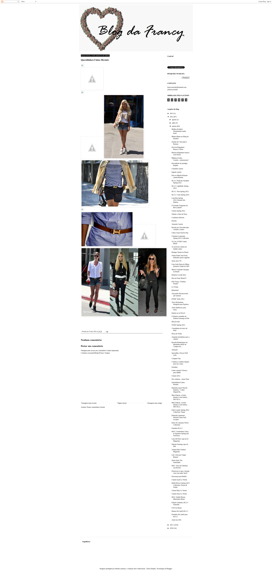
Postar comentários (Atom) (96, 407)
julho (174, 123)
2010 (172, 528)
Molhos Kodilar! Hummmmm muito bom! (179, 131)
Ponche (174, 221)
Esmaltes (175, 367)
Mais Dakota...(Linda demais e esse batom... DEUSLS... (180, 397)
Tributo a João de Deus (179, 214)
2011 (172, 525)
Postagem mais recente (89, 403)
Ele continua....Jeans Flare (180, 379)
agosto (174, 120)
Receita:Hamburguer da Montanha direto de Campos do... (180, 344)
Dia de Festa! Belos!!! (179, 278)
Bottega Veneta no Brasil (180, 252)
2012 (172, 117)
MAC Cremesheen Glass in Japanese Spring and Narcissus (180, 433)
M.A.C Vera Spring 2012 (180, 191)
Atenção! (175, 350)
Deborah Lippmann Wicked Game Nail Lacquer (179, 417)
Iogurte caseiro (176, 172)
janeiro (174, 126)
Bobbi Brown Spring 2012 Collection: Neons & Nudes (181, 485)
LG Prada (175, 287)
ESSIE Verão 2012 (178, 299)
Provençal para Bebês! (179, 476)
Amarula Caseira (177, 224)
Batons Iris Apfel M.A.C (180, 511)
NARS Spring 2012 (178, 325)
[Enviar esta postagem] (106, 331)
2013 (172, 113)
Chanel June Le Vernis (179, 494)
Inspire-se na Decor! (178, 313)
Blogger (169, 569)
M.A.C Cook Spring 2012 (180, 195)
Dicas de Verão (177, 334)
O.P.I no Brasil (176, 508)
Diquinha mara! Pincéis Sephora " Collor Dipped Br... (179, 390)
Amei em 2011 (176, 520)
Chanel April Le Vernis (179, 480)
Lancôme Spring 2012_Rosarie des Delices (178, 200)
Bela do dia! (176, 322)
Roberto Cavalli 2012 (179, 275)
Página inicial (122, 403)
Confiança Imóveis (178, 217)
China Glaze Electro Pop (180, 233)
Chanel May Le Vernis (179, 490)
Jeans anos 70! (176, 261)
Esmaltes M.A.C (177, 428)
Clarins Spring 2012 (178, 211)
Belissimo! (175, 290)
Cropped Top (176, 358)
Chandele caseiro (177, 169)
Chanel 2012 (176, 376)
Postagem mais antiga (154, 403)
